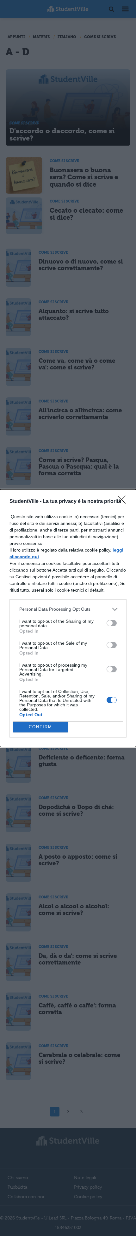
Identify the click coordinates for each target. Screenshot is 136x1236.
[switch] (112, 623)
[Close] (124, 502)
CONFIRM (40, 726)
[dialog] (68, 618)
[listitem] (68, 609)
